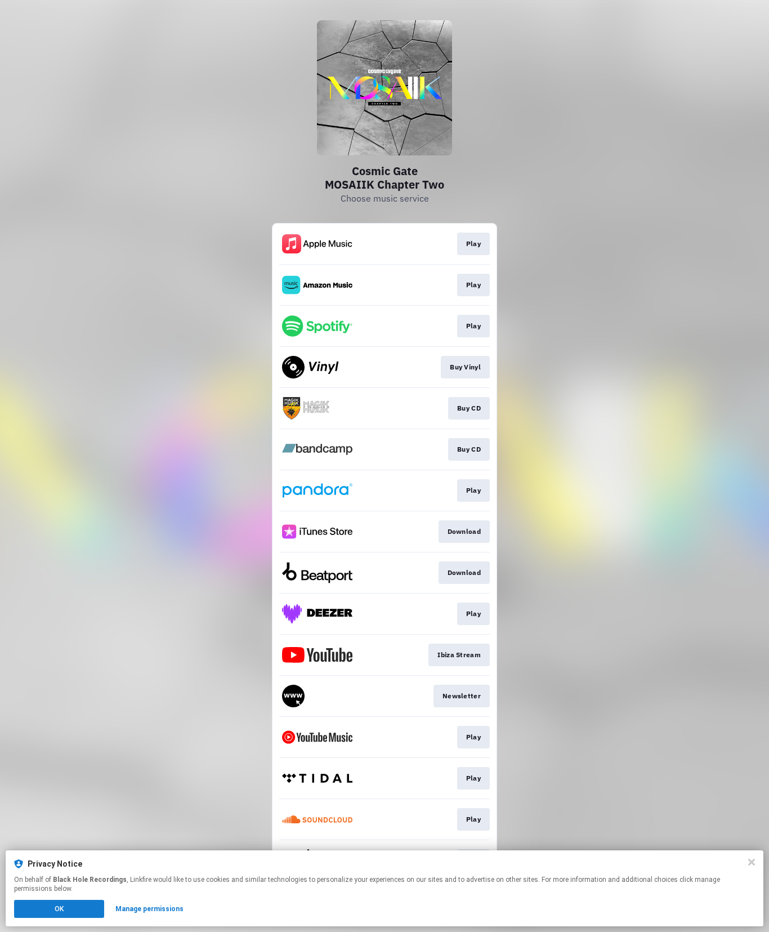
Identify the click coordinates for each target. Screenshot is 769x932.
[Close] (752, 862)
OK (59, 909)
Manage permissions (149, 909)
